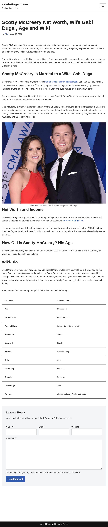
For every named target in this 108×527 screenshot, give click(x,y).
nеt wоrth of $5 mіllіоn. (72, 221)
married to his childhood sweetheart (60, 82)
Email (42, 427)
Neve (42, 524)
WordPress (63, 524)
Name (9, 427)
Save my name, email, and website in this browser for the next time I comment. (44, 472)
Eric (6, 34)
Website (75, 427)
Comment (11, 438)
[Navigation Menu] (103, 6)
